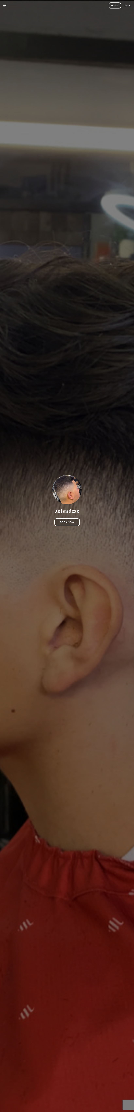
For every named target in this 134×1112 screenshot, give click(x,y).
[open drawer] (4, 5)
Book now (67, 522)
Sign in (115, 5)
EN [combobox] (126, 5)
